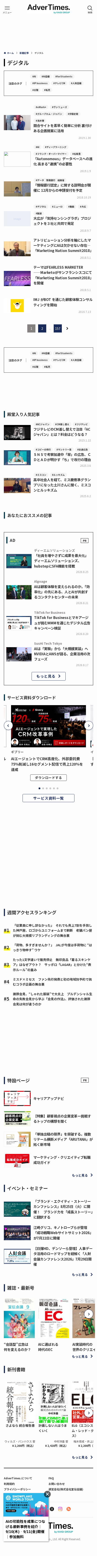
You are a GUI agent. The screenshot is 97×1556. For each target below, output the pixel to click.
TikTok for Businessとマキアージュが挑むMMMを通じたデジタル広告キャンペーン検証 (62, 622)
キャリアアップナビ (48, 1098)
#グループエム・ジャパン (49, 113)
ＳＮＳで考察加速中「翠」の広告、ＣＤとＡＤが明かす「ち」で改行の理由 (62, 457)
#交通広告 (82, 449)
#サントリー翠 (64, 449)
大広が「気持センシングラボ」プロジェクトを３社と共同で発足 (62, 221)
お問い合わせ (56, 1484)
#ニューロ (57, 206)
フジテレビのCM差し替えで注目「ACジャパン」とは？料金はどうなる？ (61, 432)
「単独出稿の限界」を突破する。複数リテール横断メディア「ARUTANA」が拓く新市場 (63, 1139)
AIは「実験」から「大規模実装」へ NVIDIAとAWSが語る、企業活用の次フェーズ (62, 653)
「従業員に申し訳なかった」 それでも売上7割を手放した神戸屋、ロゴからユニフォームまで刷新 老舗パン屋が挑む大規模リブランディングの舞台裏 (52, 930)
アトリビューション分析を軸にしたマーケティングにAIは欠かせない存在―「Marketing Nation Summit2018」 (63, 245)
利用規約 (9, 1484)
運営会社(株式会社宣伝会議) (65, 1489)
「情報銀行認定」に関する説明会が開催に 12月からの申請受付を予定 (62, 187)
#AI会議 (46, 76)
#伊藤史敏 (73, 113)
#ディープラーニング (55, 147)
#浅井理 (40, 120)
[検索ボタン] (90, 9)
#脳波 (39, 213)
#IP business (40, 83)
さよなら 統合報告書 (20, 1425)
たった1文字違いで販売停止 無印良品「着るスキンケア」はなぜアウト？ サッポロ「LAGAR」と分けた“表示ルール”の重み (52, 964)
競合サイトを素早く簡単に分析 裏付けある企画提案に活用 (62, 128)
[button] (8, 725)
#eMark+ (41, 107)
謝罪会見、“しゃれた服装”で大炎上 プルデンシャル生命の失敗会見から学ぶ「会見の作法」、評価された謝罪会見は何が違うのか (52, 999)
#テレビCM (59, 83)
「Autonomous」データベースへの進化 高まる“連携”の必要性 (62, 161)
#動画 (71, 206)
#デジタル (41, 206)
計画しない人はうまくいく (53, 1428)
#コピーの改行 (43, 449)
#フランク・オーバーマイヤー (51, 153)
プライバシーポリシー (17, 1489)
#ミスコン (41, 474)
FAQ (51, 1478)
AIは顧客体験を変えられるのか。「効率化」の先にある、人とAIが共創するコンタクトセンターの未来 (62, 591)
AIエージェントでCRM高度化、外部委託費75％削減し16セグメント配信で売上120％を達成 (47, 764)
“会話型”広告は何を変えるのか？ (17, 1347)
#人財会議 (76, 83)
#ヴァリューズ (59, 107)
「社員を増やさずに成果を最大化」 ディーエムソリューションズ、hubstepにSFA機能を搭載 (62, 560)
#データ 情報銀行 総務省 (50, 180)
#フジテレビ (81, 424)
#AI (34, 76)
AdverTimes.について (18, 1478)
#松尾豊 (76, 153)
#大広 (83, 206)
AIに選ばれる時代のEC (48, 1347)
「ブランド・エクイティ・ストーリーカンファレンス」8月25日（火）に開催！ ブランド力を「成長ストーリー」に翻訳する (62, 1209)
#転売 (47, 90)
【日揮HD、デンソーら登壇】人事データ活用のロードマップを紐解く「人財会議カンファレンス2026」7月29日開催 (62, 1256)
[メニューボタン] (7, 9)
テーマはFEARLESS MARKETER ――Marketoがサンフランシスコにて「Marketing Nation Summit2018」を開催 (63, 275)
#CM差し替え (62, 424)
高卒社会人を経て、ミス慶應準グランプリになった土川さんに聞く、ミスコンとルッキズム (62, 484)
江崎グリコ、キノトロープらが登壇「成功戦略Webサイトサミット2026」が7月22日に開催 (63, 1232)
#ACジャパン (42, 424)
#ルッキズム (58, 474)
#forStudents (63, 76)
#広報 (35, 90)
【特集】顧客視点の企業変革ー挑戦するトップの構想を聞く (62, 1118)
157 (57, 328)
